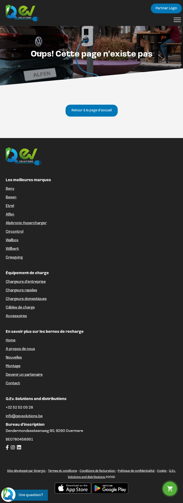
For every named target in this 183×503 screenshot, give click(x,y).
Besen (11, 197)
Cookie (162, 470)
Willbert (12, 249)
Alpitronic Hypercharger (26, 223)
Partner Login (166, 8)
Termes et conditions (62, 470)
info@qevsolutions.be (24, 416)
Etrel (10, 206)
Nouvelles (14, 357)
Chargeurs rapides (21, 290)
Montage (13, 366)
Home (10, 340)
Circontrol (14, 232)
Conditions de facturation (98, 470)
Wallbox (12, 240)
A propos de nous (20, 349)
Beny (10, 189)
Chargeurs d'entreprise (26, 282)
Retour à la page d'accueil (91, 110)
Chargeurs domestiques (26, 299)
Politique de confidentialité (136, 470)
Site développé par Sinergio (26, 470)
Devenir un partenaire (24, 375)
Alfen (10, 214)
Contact (13, 383)
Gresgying (14, 257)
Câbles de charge (20, 307)
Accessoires (16, 316)
